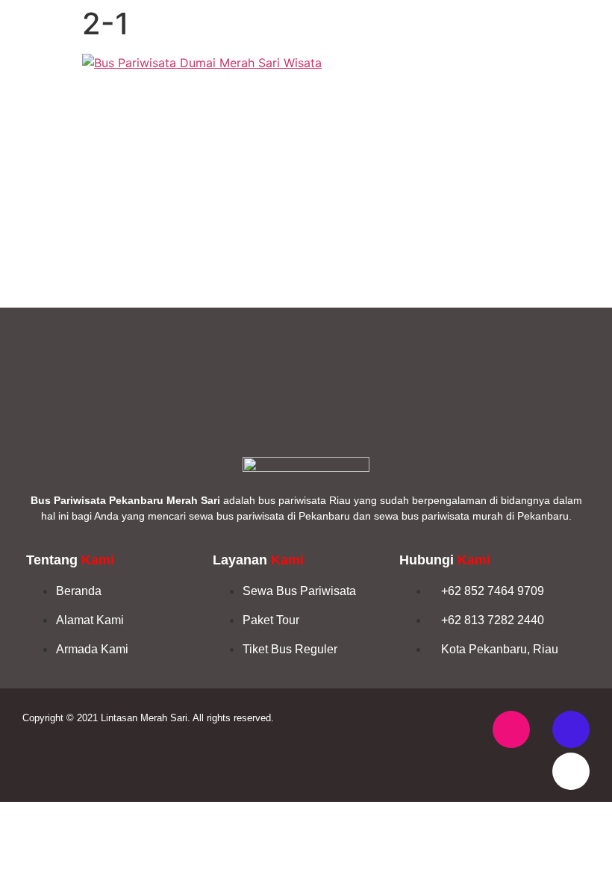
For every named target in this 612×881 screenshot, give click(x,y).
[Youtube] (571, 771)
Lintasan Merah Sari (144, 717)
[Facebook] (571, 729)
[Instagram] (511, 729)
